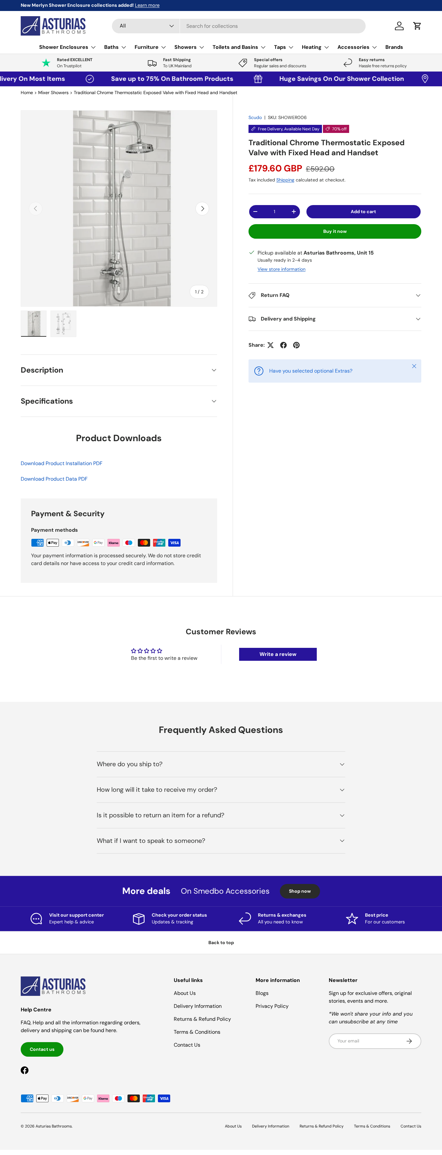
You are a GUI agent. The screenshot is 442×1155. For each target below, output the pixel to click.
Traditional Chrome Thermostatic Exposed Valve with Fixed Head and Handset (155, 92)
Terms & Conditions (197, 1032)
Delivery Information (198, 1006)
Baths (111, 47)
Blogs (262, 993)
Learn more (82, 5)
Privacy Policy (272, 1006)
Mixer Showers (53, 92)
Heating (312, 47)
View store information (281, 269)
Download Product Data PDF (54, 478)
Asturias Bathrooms (54, 1126)
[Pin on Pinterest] (296, 345)
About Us (185, 993)
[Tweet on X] (270, 345)
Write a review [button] (278, 654)
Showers (185, 47)
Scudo (255, 117)
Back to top (221, 942)
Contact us (42, 1049)
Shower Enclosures (63, 47)
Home (27, 92)
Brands (394, 47)
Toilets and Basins (235, 47)
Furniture (147, 47)
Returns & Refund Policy (202, 1019)
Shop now (300, 891)
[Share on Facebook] (283, 345)
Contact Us (187, 1044)
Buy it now (335, 231)
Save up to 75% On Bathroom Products (151, 78)
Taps (280, 47)
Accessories (353, 47)
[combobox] (239, 26)
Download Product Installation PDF (62, 463)
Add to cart (363, 211)
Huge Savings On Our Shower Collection (318, 78)
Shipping (285, 180)
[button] (417, 26)
